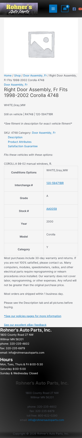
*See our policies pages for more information (32, 316)
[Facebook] (74, 9)
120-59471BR (55, 183)
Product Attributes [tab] (19, 141)
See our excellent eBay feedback (25, 324)
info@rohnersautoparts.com (26, 352)
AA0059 (51, 208)
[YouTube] (80, 9)
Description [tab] (15, 137)
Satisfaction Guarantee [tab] (23, 146)
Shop (17, 75)
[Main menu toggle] (53, 9)
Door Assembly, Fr (35, 75)
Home (8, 75)
